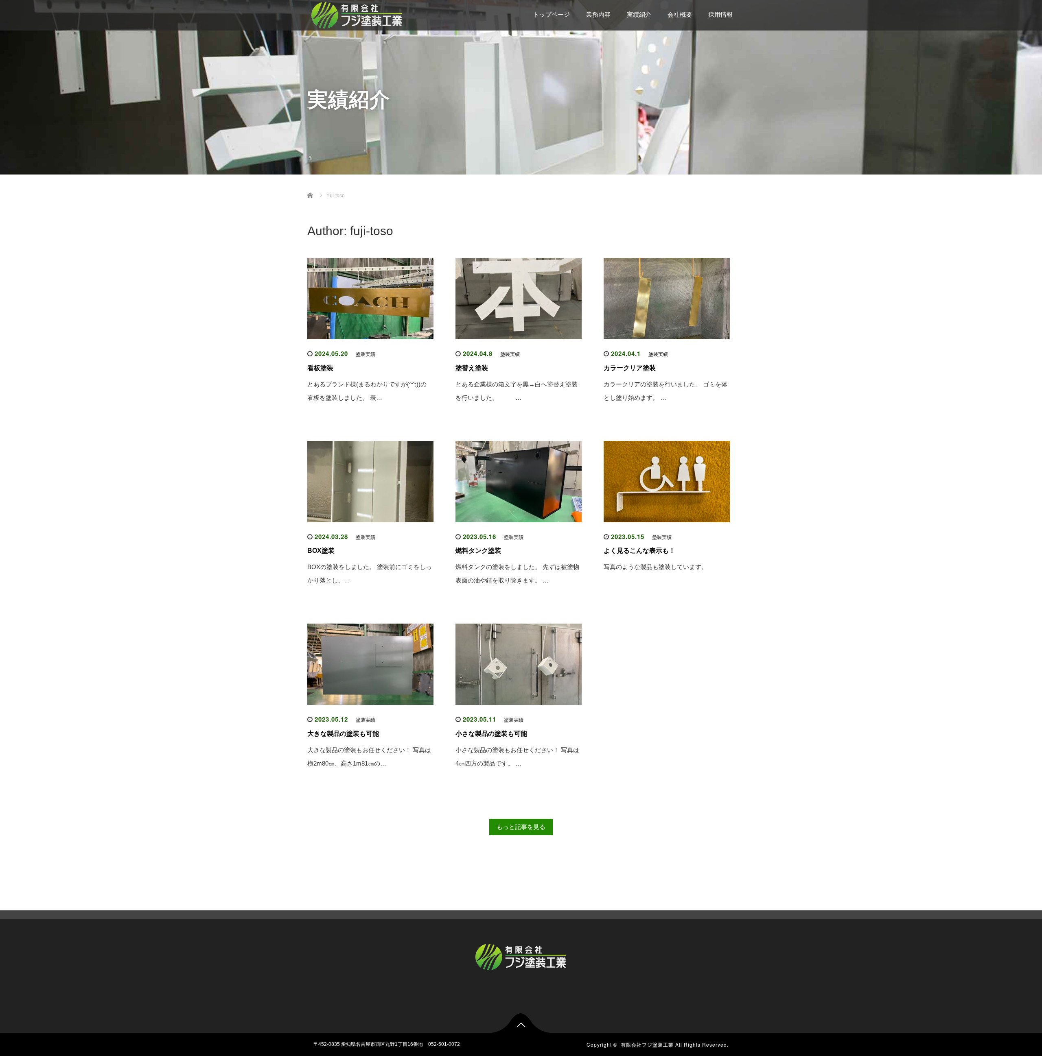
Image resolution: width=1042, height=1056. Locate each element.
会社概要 (680, 14)
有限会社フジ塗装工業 (647, 1044)
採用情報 (720, 14)
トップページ (551, 14)
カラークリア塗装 (630, 367)
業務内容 (598, 14)
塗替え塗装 (471, 367)
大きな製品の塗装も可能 (343, 733)
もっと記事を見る (521, 826)
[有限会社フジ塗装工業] (357, 14)
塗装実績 (365, 354)
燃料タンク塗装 (478, 550)
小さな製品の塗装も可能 (491, 733)
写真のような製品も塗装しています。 (655, 566)
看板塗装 (320, 367)
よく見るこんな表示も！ (639, 550)
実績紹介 (639, 14)
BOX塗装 (321, 550)
